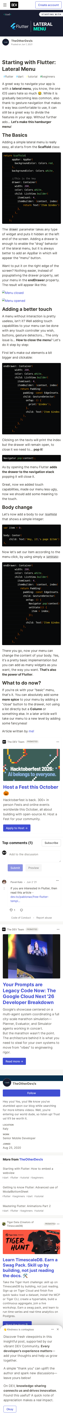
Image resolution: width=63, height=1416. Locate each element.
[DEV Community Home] (14, 4)
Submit (15, 868)
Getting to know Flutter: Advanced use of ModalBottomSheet (30, 1192)
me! (31, 731)
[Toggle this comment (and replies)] (4, 888)
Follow (31, 1093)
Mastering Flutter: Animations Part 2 (26, 1208)
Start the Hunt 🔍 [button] (17, 1324)
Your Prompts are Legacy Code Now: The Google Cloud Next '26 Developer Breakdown (29, 993)
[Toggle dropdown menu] (58, 742)
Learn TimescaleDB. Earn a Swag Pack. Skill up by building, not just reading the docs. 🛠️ (30, 1267)
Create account (48, 5)
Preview (33, 868)
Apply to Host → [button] (17, 828)
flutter (8, 76)
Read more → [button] (14, 1061)
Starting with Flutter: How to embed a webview (27, 1173)
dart (19, 76)
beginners (47, 76)
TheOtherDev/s (22, 40)
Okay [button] (9, 1409)
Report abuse (44, 917)
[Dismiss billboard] (57, 1329)
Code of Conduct (21, 917)
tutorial (31, 76)
